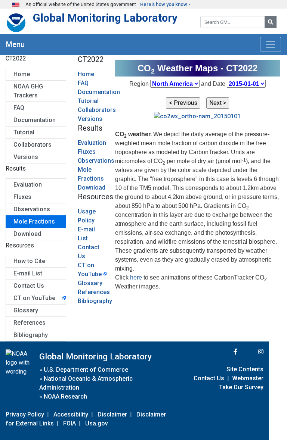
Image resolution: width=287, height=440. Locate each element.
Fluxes (22, 196)
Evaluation (27, 184)
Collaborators (32, 144)
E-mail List (27, 273)
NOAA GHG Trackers (28, 91)
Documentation (34, 120)
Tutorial (23, 132)
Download (27, 233)
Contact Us (28, 285)
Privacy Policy (25, 414)
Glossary (25, 310)
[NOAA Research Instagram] (251, 352)
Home (21, 74)
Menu (15, 44)
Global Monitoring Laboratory (105, 18)
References (29, 322)
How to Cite (29, 261)
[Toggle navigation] (270, 44)
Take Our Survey (241, 387)
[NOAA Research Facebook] (225, 352)
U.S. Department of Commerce (86, 369)
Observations (31, 209)
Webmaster (247, 378)
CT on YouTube (34, 298)
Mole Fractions (34, 221)
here (136, 277)
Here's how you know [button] (163, 4)
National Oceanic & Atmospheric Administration (86, 383)
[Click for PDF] (197, 115)
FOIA (69, 423)
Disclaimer (112, 414)
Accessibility (70, 414)
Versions (25, 156)
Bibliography (30, 334)
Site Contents (244, 369)
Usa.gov (96, 423)
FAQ (18, 107)
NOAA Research (65, 396)
